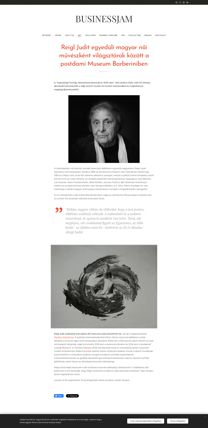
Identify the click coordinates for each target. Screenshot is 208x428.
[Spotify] (183, 2)
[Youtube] (187, 2)
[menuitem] (47, 35)
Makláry (87, 347)
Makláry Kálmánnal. (64, 337)
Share (60, 396)
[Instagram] (180, 2)
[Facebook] (176, 2)
